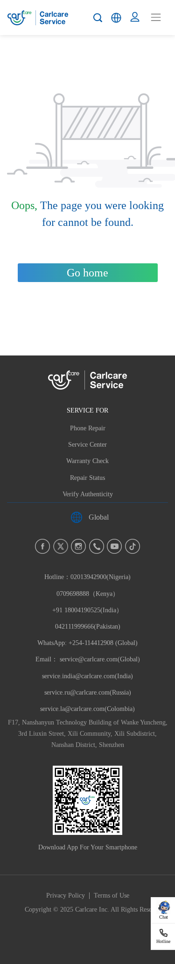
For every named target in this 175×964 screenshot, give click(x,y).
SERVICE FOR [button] (87, 410)
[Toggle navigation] (156, 17)
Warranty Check (87, 460)
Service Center (87, 444)
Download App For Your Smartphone (87, 847)
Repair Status (87, 477)
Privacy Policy (65, 895)
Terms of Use (111, 895)
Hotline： (87, 609)
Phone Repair (87, 428)
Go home (87, 273)
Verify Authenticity (88, 494)
